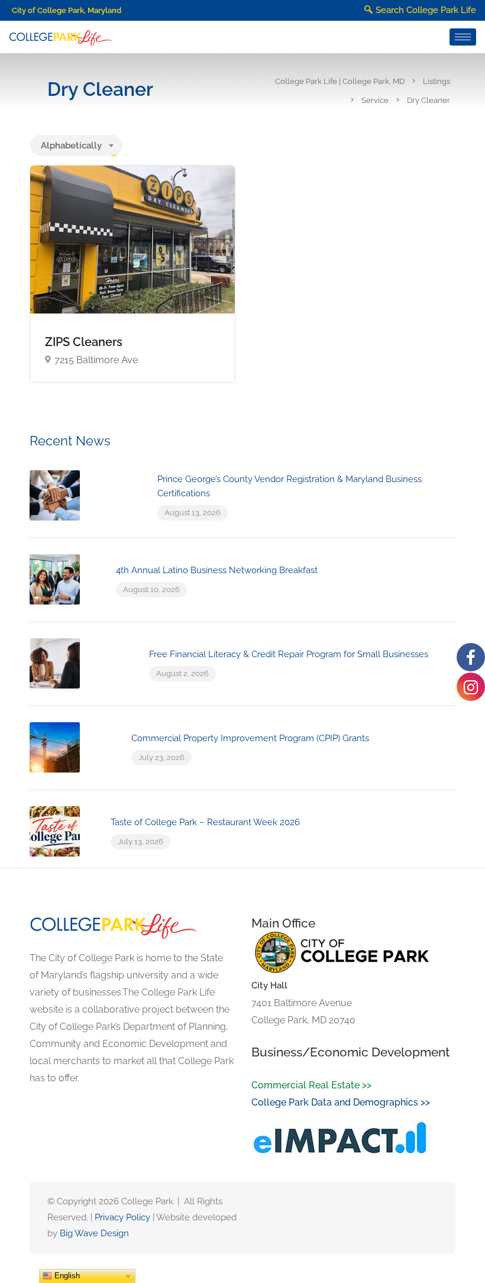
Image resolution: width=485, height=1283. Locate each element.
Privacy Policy (122, 1217)
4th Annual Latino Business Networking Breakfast (217, 570)
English (66, 1275)
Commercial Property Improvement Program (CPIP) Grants (250, 738)
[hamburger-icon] (463, 37)
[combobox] (76, 145)
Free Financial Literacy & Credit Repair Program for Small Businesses (288, 654)
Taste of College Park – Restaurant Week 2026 (205, 822)
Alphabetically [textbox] (71, 145)
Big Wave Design (94, 1233)
